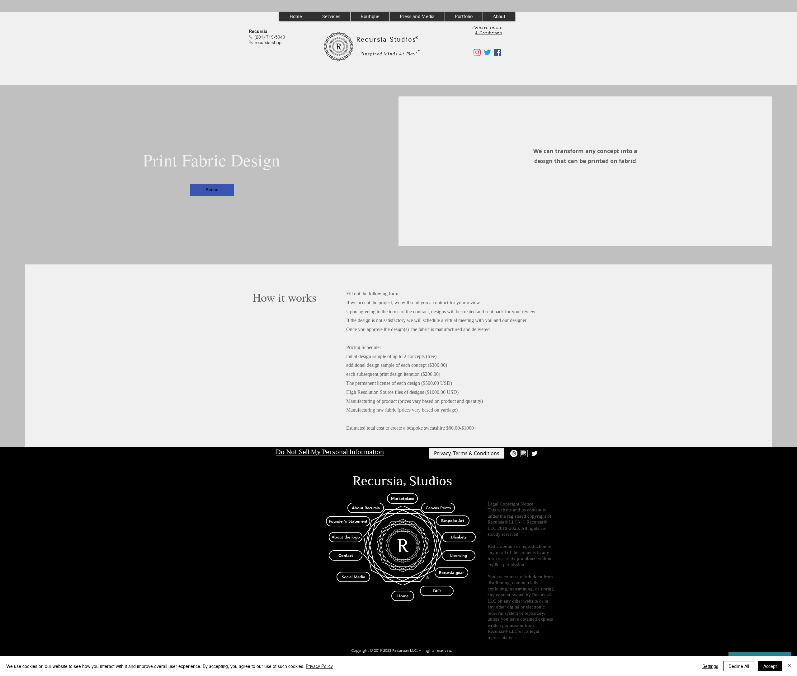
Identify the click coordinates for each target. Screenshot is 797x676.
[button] (331, 16)
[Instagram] (477, 52)
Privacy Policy (319, 666)
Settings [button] (710, 666)
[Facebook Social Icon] (497, 52)
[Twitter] (487, 52)
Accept (770, 666)
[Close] (789, 666)
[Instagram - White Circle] (513, 453)
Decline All (739, 666)
